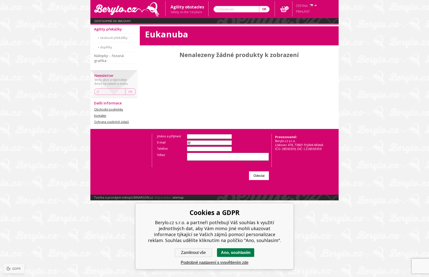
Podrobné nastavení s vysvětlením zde (215, 262)
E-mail (161, 142)
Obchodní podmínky (108, 109)
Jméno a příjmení (169, 136)
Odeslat (259, 176)
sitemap (178, 197)
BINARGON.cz (143, 197)
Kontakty (100, 116)
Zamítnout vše (193, 252)
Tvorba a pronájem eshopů (113, 197)
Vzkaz (161, 155)
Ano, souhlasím (235, 252)
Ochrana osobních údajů (111, 122)
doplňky (106, 47)
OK (130, 91)
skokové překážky (114, 37)
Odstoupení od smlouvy (112, 21)
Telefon (162, 149)
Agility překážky (108, 29)
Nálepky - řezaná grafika (109, 58)
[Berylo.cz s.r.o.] (127, 9)
